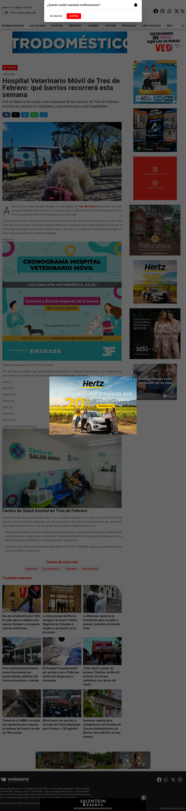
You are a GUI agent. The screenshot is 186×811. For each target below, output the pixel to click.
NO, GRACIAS (56, 16)
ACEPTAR (73, 16)
